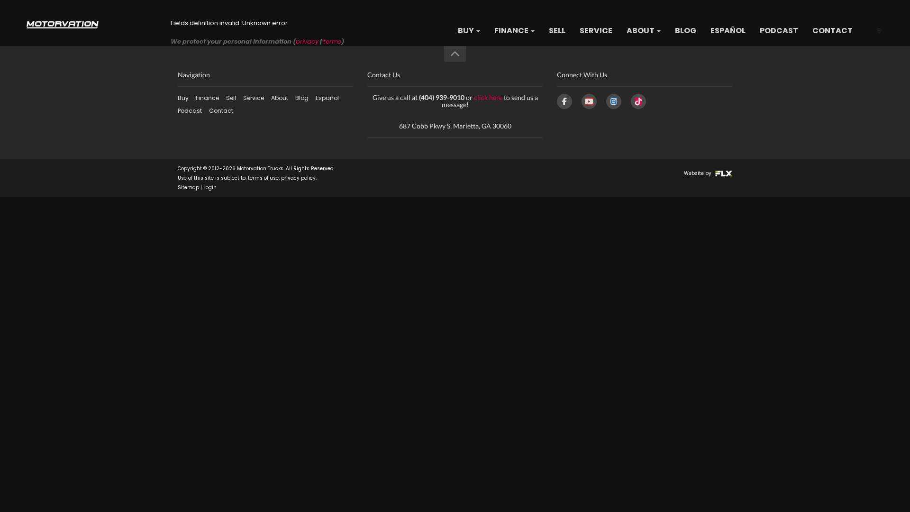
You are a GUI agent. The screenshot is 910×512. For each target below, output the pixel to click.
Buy (466, 30)
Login (210, 187)
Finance (512, 30)
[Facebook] (564, 101)
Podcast (779, 30)
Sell (557, 30)
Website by (698, 173)
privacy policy (298, 178)
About (641, 30)
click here (488, 97)
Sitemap (188, 187)
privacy (307, 41)
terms (332, 41)
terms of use (263, 178)
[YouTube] (589, 101)
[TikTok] (638, 101)
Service (596, 30)
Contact (832, 30)
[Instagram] (613, 101)
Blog (685, 30)
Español (728, 30)
